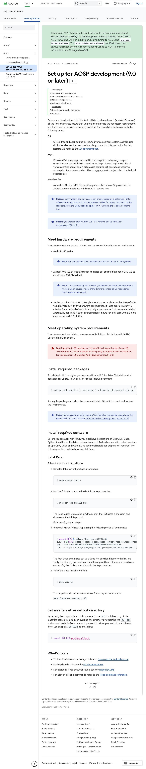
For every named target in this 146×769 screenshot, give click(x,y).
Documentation (13, 11)
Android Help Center (120, 724)
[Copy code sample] (135, 387)
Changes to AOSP (78, 50)
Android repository (50, 724)
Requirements (48, 728)
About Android (49, 763)
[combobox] (88, 3)
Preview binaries (49, 737)
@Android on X (83, 724)
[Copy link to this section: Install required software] (91, 433)
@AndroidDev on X (85, 728)
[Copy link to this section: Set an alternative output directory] (107, 610)
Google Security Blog (86, 737)
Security (52, 18)
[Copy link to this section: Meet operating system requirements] (112, 328)
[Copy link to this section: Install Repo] (66, 457)
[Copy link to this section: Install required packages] (92, 369)
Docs (27, 3)
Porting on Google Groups (88, 751)
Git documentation (88, 148)
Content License (121, 699)
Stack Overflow (118, 742)
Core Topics (71, 18)
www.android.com (119, 733)
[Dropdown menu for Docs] (33, 3)
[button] (17, 45)
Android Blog (82, 733)
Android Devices (115, 18)
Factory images (49, 742)
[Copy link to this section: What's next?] (71, 653)
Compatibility (91, 18)
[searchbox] (19, 27)
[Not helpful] (134, 63)
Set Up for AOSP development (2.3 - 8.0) (94, 355)
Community (63, 763)
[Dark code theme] (131, 387)
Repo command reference (113, 674)
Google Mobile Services (121, 737)
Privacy (92, 763)
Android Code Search (51, 3)
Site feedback (105, 763)
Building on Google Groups (89, 746)
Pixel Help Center (118, 728)
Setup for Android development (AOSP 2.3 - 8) (107, 418)
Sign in (139, 3)
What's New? (9, 18)
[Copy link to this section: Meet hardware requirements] (99, 239)
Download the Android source (113, 659)
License (83, 763)
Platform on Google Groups (89, 742)
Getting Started (32, 18)
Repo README (106, 669)
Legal (74, 763)
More (133, 18)
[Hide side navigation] (34, 764)
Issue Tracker (117, 746)
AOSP (50, 63)
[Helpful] (130, 63)
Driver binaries (48, 746)
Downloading (48, 733)
